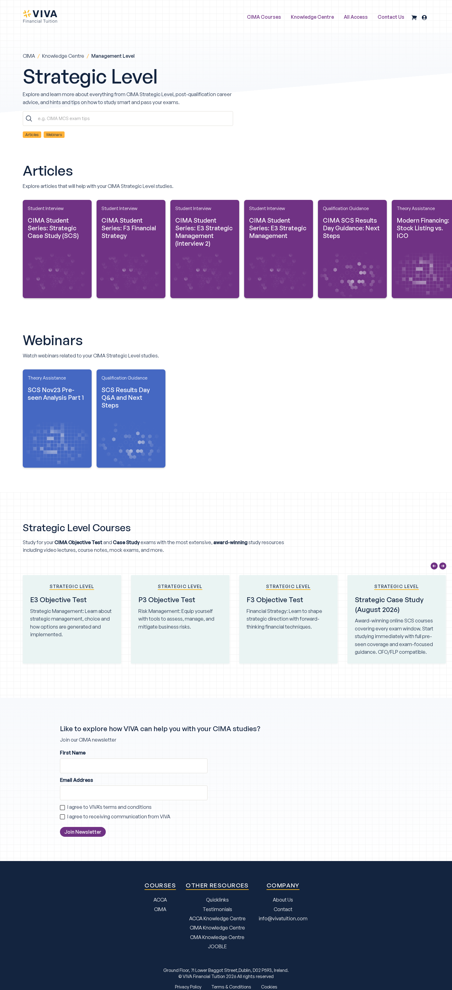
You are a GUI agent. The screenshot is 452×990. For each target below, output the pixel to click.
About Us (283, 900)
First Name (72, 753)
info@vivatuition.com (283, 918)
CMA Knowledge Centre (217, 937)
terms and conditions (127, 807)
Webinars (54, 134)
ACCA (160, 900)
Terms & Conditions (231, 986)
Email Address (76, 780)
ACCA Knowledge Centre (217, 918)
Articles (32, 134)
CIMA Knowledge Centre (217, 928)
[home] (40, 16)
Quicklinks (217, 900)
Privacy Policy (188, 986)
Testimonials (217, 909)
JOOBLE (217, 946)
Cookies (269, 986)
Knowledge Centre (63, 56)
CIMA (29, 56)
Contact (283, 909)
